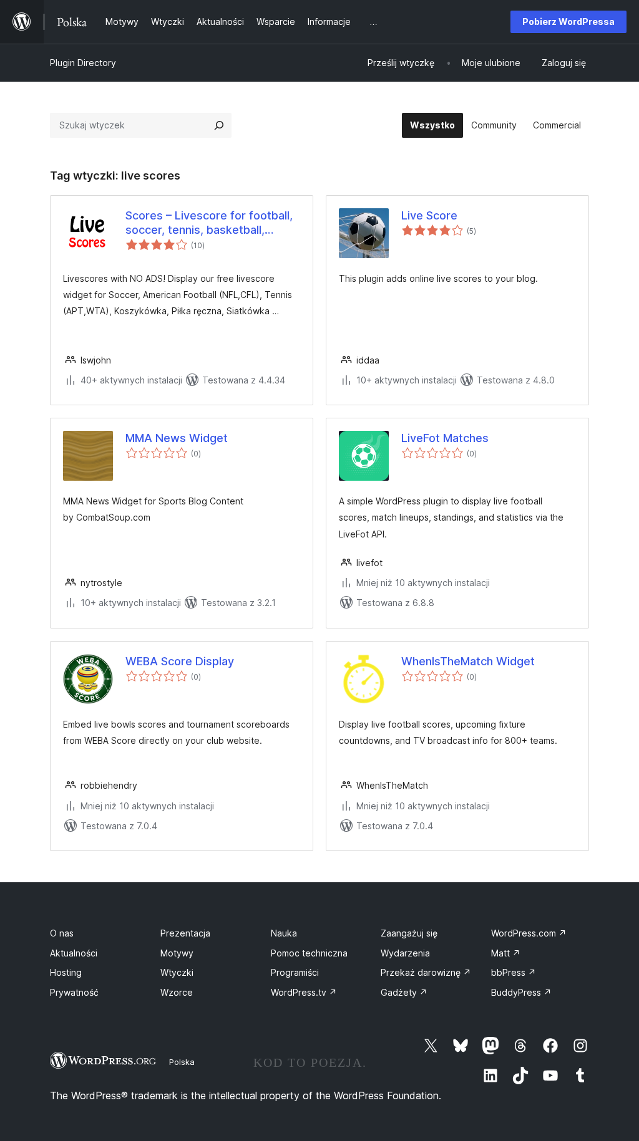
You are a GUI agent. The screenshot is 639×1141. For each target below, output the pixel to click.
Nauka (284, 933)
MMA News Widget (176, 438)
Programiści (295, 972)
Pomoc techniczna (309, 953)
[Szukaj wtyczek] (219, 125)
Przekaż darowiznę (426, 972)
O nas (62, 933)
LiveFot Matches (445, 438)
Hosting (66, 972)
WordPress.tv (304, 992)
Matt (505, 953)
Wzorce (176, 992)
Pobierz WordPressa (568, 21)
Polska (182, 1062)
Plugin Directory (83, 62)
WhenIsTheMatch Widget (468, 661)
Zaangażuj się (409, 933)
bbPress (513, 972)
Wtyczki (176, 972)
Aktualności (73, 953)
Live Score (429, 215)
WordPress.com (529, 933)
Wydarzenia (405, 953)
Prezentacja (185, 933)
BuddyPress (521, 992)
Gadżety (404, 992)
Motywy (176, 953)
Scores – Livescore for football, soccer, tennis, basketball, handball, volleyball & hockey (209, 223)
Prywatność (74, 992)
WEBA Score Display (179, 661)
